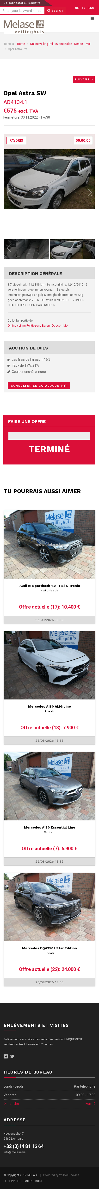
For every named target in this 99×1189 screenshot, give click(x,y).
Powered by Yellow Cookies (61, 1175)
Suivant (82, 79)
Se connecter (14, 3)
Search (56, 10)
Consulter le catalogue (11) (39, 385)
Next (90, 194)
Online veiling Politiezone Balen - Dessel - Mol (60, 44)
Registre (34, 3)
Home (21, 44)
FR (83, 8)
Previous (9, 194)
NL (77, 8)
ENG (91, 8)
